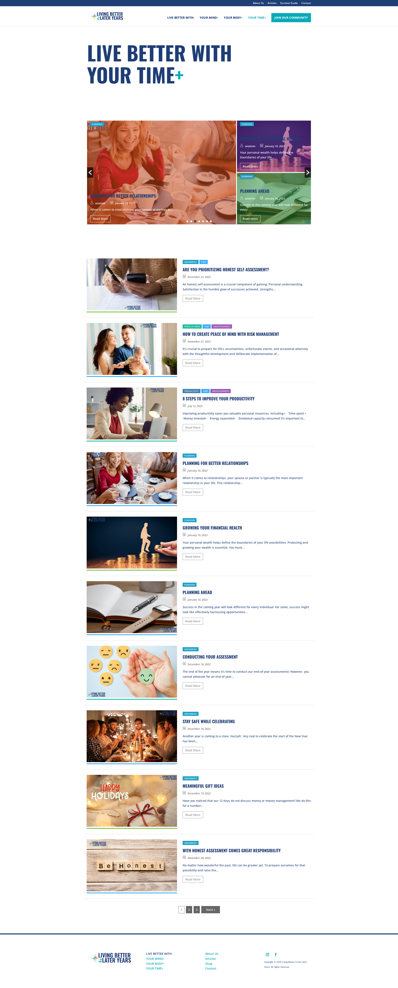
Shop (208, 964)
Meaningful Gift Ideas (203, 786)
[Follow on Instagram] (267, 954)
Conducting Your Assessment (210, 657)
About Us (258, 3)
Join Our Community (291, 18)
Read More (100, 219)
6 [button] (207, 221)
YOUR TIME (154, 968)
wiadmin (100, 203)
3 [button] (195, 221)
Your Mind (209, 18)
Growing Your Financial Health (212, 528)
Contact (306, 3)
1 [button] (187, 221)
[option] (199, 172)
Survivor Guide (289, 3)
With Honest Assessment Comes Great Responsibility (232, 850)
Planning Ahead (197, 592)
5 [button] (203, 221)
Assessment (190, 261)
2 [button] (191, 221)
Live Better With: (180, 18)
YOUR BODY (155, 964)
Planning (97, 124)
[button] (90, 172)
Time (203, 261)
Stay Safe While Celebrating (209, 721)
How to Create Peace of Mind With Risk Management (231, 334)
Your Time (257, 18)
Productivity (191, 391)
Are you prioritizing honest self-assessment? (226, 269)
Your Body (233, 18)
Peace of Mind (192, 326)
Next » (210, 910)
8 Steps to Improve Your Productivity (219, 398)
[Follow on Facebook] (275, 954)
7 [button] (211, 221)
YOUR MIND (155, 959)
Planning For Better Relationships (215, 463)
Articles (272, 3)
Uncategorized (221, 326)
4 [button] (199, 221)
